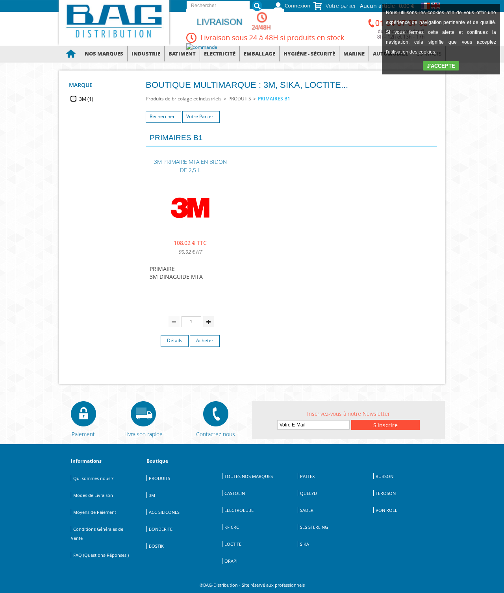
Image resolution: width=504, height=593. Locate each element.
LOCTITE (232, 544)
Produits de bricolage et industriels (184, 98)
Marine (354, 53)
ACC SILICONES (164, 512)
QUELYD (308, 493)
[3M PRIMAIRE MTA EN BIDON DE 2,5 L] (190, 228)
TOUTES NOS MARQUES (248, 476)
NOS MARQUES (104, 53)
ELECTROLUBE (239, 510)
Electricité (219, 53)
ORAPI (230, 561)
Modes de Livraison (93, 495)
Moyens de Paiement (94, 512)
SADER (306, 510)
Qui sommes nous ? (93, 478)
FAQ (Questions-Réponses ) (101, 555)
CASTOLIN (234, 493)
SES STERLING (314, 527)
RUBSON (384, 476)
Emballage (259, 53)
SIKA (304, 544)
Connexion (297, 5)
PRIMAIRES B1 (274, 98)
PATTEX (307, 476)
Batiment (182, 53)
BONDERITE (160, 529)
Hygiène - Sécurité (309, 53)
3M (152, 495)
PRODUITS (239, 98)
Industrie (146, 53)
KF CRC (231, 527)
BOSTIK (156, 546)
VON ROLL (386, 510)
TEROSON (386, 493)
